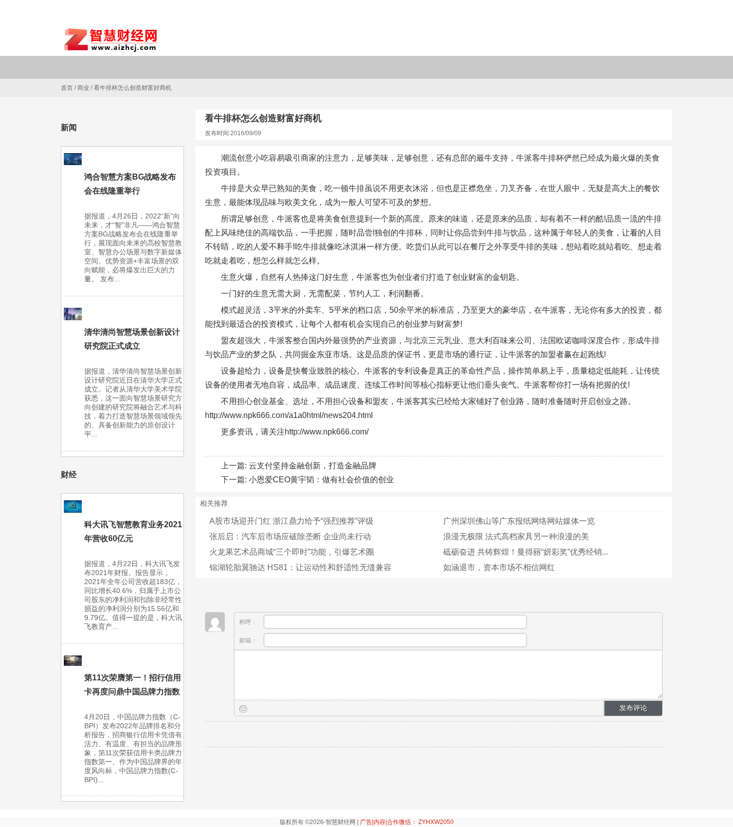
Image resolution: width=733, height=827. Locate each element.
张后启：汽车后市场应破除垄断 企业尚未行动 (290, 536)
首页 (67, 87)
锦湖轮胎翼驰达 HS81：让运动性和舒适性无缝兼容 (300, 567)
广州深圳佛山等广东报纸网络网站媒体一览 (519, 521)
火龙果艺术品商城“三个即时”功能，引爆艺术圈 (291, 552)
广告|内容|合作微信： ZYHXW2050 (407, 822)
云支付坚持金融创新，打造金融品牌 (312, 465)
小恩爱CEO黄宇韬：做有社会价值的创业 (321, 479)
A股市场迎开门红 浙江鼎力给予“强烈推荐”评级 (291, 521)
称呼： (249, 622)
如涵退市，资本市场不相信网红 (499, 567)
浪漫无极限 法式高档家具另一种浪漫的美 (516, 536)
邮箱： (249, 640)
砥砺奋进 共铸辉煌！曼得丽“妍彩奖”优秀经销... (525, 552)
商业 (83, 87)
